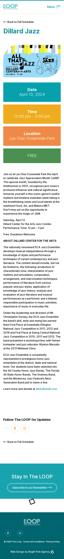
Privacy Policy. (53, 541)
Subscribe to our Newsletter (30, 487)
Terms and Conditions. (34, 541)
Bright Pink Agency (39, 551)
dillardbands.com (46, 388)
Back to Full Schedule (20, 22)
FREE (32, 155)
